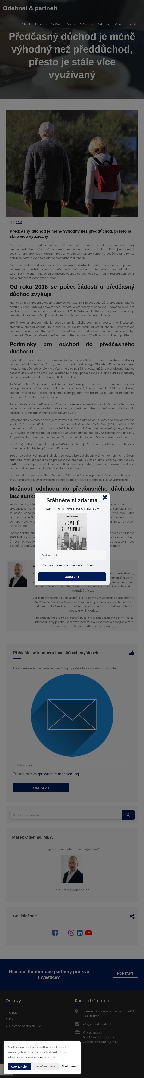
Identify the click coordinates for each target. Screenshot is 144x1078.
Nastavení (69, 1066)
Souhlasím (19, 1066)
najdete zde (47, 1057)
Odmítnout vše (45, 1066)
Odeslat (72, 576)
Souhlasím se (51, 565)
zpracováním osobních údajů (76, 565)
